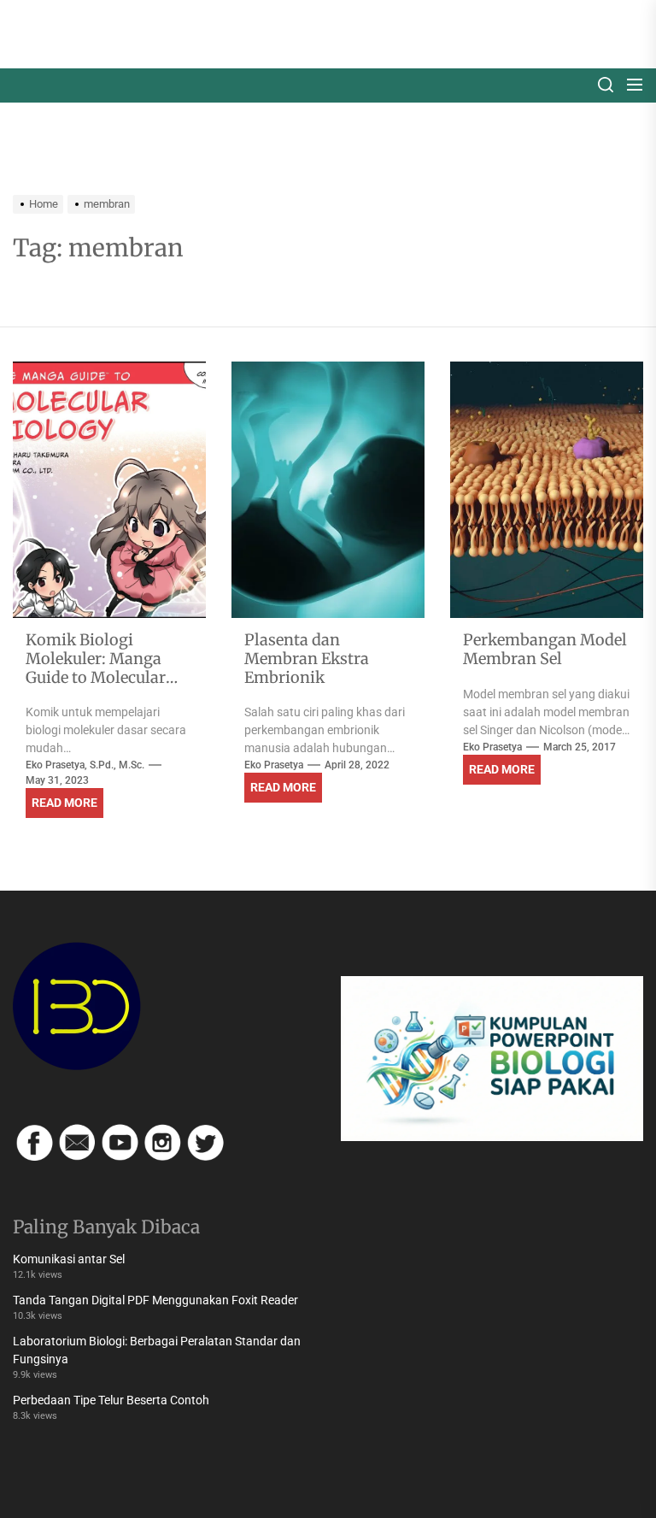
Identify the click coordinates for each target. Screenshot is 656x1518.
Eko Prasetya (273, 765)
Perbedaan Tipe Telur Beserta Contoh (111, 1400)
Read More (64, 802)
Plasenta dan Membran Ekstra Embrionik (306, 658)
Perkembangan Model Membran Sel (545, 649)
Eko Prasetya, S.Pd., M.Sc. (85, 765)
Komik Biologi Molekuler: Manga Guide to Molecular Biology (96, 667)
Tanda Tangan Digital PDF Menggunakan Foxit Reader (155, 1300)
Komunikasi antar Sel (69, 1259)
